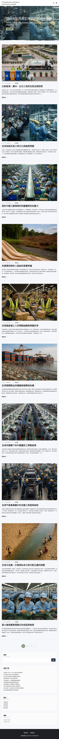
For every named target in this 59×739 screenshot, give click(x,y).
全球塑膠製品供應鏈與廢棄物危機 (18, 385)
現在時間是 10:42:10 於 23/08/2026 (29, 735)
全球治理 (5, 704)
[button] (6, 33)
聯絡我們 (32, 732)
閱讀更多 (4, 97)
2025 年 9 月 (6, 722)
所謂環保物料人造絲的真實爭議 (17, 265)
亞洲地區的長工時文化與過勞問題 (18, 146)
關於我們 (26, 732)
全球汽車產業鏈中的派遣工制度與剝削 (20, 505)
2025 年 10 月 (6, 720)
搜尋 (4, 655)
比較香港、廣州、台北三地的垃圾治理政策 (22, 86)
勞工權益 (16, 143)
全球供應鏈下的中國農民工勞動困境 (19, 445)
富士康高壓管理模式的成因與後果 (18, 625)
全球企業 (16, 322)
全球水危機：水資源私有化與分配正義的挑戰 (23, 565)
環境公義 (16, 83)
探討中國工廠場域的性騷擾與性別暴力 (20, 206)
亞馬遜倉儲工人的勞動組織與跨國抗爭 (20, 325)
